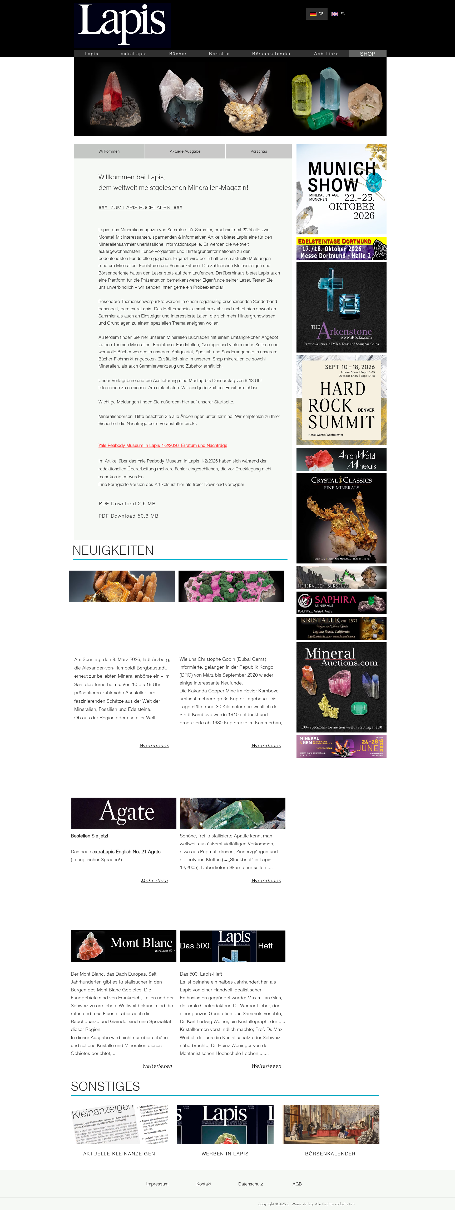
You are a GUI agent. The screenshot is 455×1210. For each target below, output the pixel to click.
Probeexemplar (208, 287)
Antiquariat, (182, 351)
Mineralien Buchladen (188, 337)
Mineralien (108, 366)
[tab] (109, 151)
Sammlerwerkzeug (157, 366)
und (181, 366)
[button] (92, 53)
